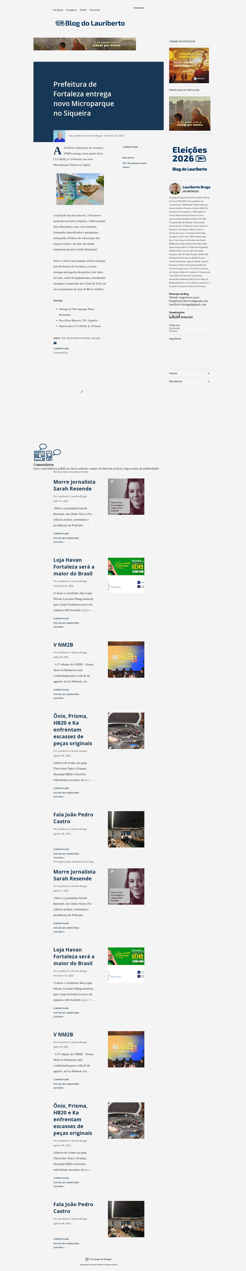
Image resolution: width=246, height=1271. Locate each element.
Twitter (83, 10)
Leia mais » (58, 542)
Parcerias (95, 10)
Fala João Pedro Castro (73, 818)
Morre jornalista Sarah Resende (74, 485)
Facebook (58, 10)
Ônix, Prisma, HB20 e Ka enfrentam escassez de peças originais (72, 729)
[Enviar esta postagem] (55, 344)
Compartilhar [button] (130, 147)
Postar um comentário (66, 538)
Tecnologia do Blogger (100, 1259)
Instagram (71, 10)
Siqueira (126, 167)
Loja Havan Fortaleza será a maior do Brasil (74, 566)
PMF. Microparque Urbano (134, 163)
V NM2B (63, 644)
